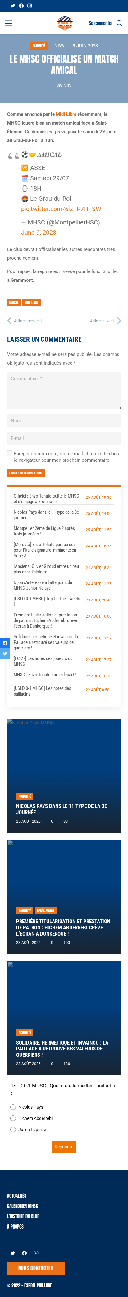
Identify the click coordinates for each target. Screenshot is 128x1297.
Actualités (16, 1195)
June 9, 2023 (38, 232)
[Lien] (65, 23)
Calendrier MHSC (22, 1206)
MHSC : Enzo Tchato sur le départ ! (45, 674)
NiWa (60, 46)
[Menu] (8, 23)
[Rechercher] (119, 23)
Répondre (64, 1146)
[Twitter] (13, 5)
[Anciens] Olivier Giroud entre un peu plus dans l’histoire (46, 569)
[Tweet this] (5, 653)
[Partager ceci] (5, 643)
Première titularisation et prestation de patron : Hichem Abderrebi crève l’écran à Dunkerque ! (45, 620)
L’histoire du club (23, 1216)
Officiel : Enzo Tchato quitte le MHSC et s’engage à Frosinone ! (46, 498)
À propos (15, 1226)
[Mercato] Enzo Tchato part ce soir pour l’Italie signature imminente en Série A (45, 550)
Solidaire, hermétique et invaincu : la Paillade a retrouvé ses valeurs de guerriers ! (46, 642)
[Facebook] (21, 5)
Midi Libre (66, 114)
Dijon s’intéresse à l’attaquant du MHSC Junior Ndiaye (43, 585)
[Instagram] (29, 6)
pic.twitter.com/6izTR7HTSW (61, 209)
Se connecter (101, 23)
